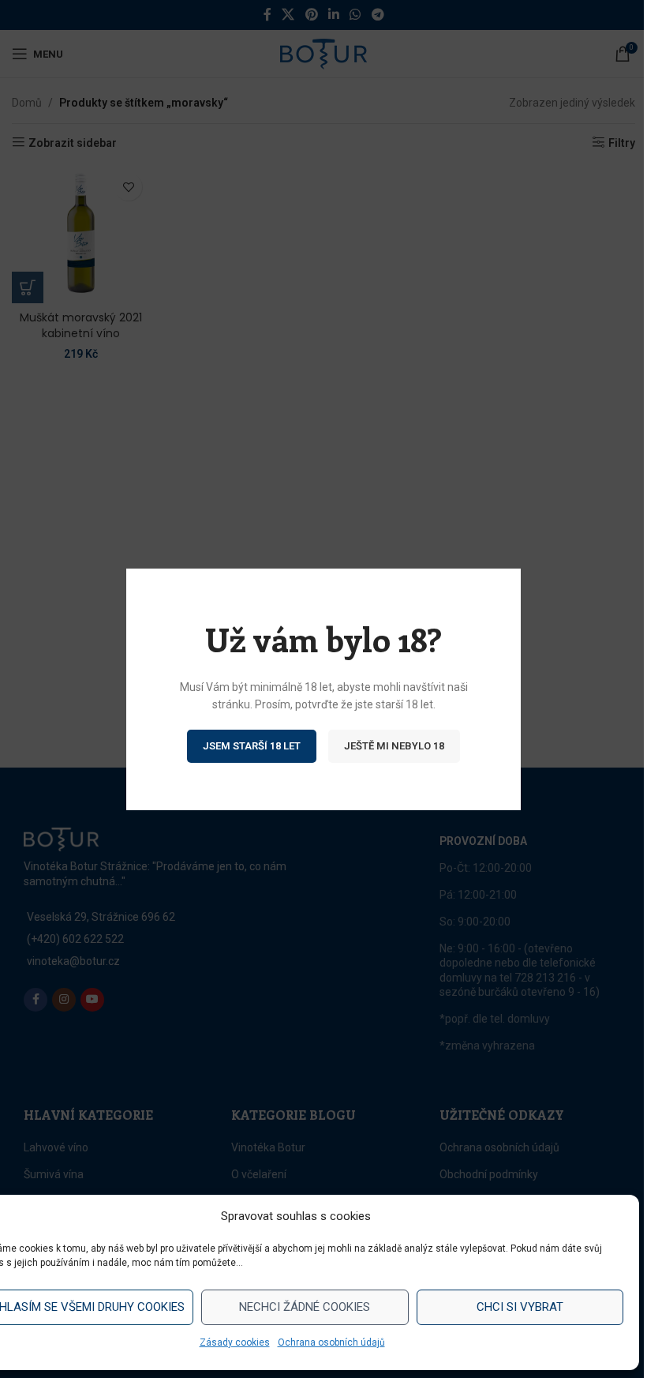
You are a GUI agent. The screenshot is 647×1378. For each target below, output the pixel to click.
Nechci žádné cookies (304, 1307)
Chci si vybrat (520, 1307)
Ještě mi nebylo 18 (394, 745)
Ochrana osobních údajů (331, 1342)
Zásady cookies (235, 1342)
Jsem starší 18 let (252, 745)
